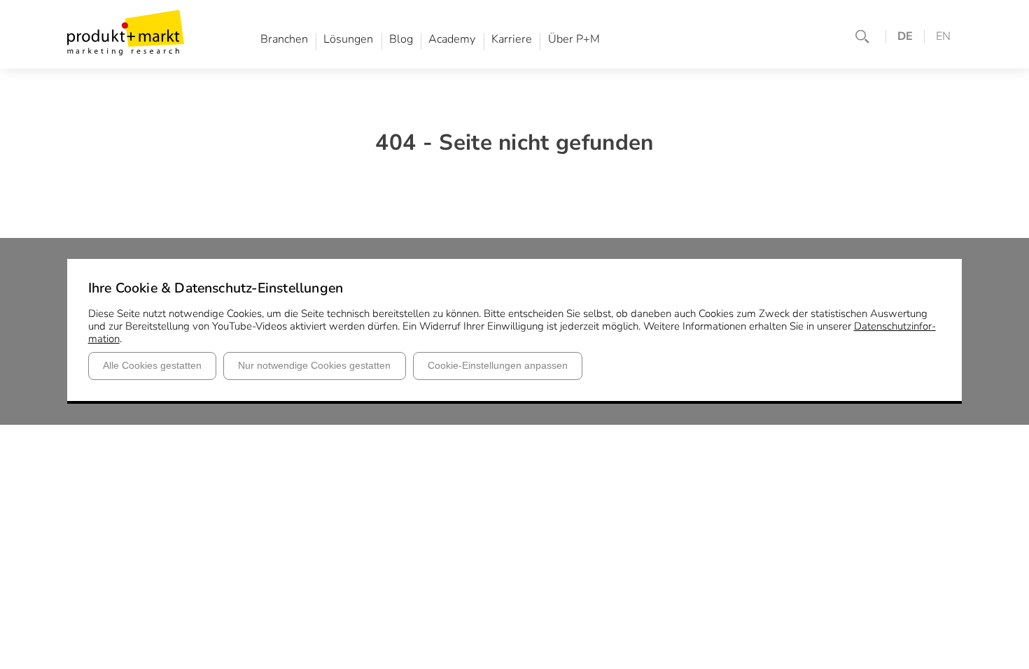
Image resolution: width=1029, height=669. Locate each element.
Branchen (284, 40)
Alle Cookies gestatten (152, 365)
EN (943, 36)
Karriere (511, 40)
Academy (451, 40)
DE (905, 36)
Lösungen (348, 40)
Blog (401, 40)
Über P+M (574, 40)
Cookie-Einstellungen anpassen (498, 365)
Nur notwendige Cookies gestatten (314, 365)
